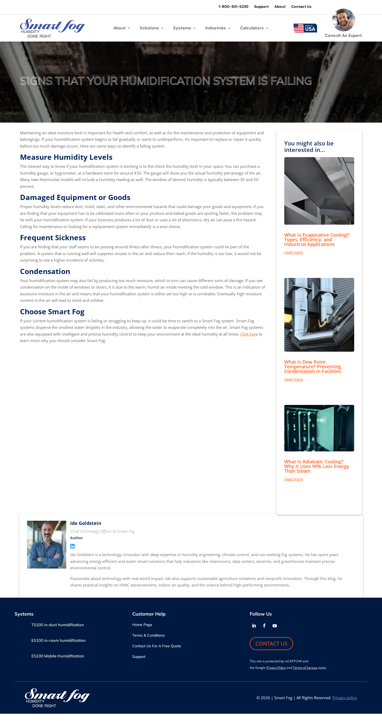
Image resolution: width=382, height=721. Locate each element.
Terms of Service (305, 667)
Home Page (142, 625)
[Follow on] (285, 626)
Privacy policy (344, 697)
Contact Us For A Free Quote (156, 646)
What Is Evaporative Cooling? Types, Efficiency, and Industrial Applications (316, 239)
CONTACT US (271, 643)
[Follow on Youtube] (275, 626)
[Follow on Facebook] (264, 626)
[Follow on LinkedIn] (254, 626)
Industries (215, 28)
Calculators (252, 28)
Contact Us (301, 7)
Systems (182, 28)
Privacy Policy (276, 667)
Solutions (149, 28)
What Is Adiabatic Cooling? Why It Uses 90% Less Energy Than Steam (316, 466)
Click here (249, 334)
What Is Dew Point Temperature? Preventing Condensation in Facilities (312, 366)
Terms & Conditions (148, 635)
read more (293, 252)
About (280, 7)
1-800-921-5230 (233, 7)
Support (261, 7)
